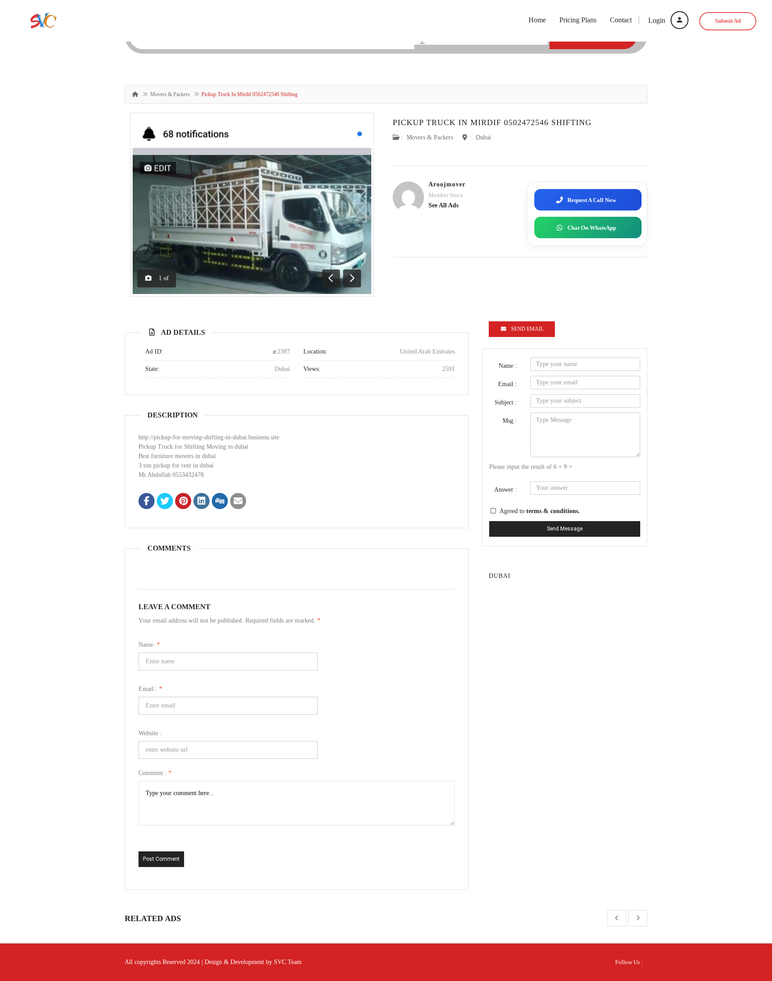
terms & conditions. (553, 511)
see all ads (443, 205)
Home (537, 20)
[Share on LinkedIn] (201, 502)
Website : (150, 733)
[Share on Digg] (220, 502)
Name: (149, 644)
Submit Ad (728, 20)
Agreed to (539, 511)
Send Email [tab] (527, 329)
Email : (150, 689)
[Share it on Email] (238, 502)
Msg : (510, 420)
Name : (508, 365)
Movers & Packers (170, 94)
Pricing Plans (577, 20)
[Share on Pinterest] (183, 502)
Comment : (155, 773)
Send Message (565, 529)
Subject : (506, 402)
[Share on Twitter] (165, 502)
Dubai (483, 137)
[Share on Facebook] (146, 502)
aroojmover (447, 184)
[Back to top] (743, 925)
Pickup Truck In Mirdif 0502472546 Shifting (492, 122)
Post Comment (161, 859)
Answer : (505, 489)
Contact (621, 20)
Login (657, 20)
